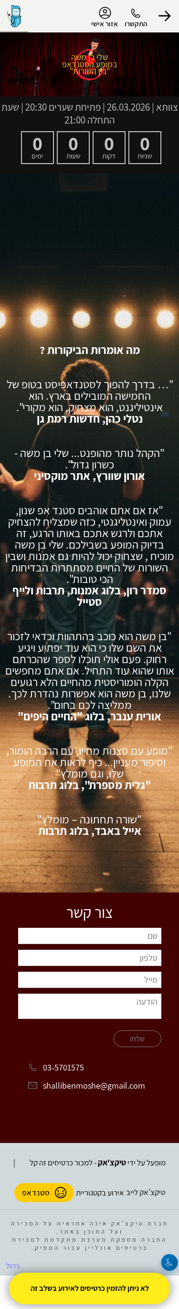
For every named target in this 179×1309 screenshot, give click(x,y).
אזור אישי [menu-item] (104, 23)
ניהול (13, 1265)
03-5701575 (63, 1067)
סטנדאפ (36, 1192)
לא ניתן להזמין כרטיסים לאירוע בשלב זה (90, 1288)
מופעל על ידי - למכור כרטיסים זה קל (98, 1162)
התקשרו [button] (136, 23)
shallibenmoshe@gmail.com (94, 1085)
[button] (164, 16)
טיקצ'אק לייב (145, 1192)
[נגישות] (169, 1262)
